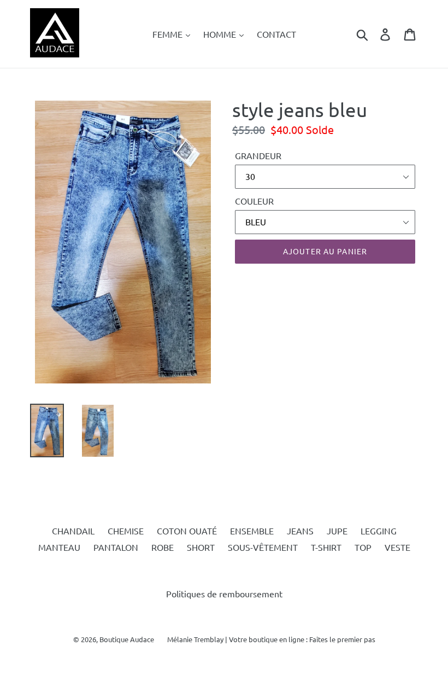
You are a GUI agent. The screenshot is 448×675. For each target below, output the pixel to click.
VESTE (397, 547)
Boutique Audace (126, 639)
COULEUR (254, 200)
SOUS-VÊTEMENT (263, 547)
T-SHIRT (326, 547)
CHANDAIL (73, 530)
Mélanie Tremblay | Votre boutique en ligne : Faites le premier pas (271, 639)
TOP (363, 547)
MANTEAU (59, 547)
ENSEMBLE (252, 530)
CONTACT (276, 33)
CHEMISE (126, 530)
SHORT (201, 547)
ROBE (162, 547)
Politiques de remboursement (224, 593)
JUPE (337, 530)
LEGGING (379, 530)
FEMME (168, 33)
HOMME (220, 33)
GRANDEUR (258, 155)
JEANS (300, 530)
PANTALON (115, 547)
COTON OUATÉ (187, 530)
